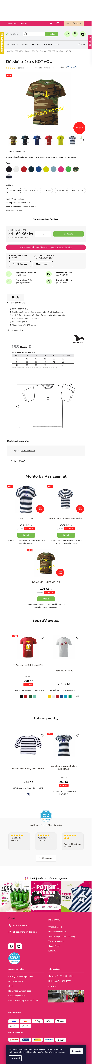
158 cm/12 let (13, 194)
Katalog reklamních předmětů (20, 980)
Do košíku (67, 238)
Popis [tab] (15, 302)
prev (8, 672)
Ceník (10, 989)
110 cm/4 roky (14, 189)
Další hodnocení (45, 862)
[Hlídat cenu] (20, 268)
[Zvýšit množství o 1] (49, 238)
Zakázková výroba (55, 944)
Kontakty (51, 954)
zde (61, 1052)
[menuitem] (12, 45)
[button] (25, 537)
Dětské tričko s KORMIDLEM (45, 585)
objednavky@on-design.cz (25, 935)
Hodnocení (12, 24)
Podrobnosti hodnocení (45, 68)
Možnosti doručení (14, 215)
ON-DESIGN (72, 67)
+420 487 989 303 (46, 260)
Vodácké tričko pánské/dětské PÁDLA (64, 521)
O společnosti (53, 949)
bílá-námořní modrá (27, 796)
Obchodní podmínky (16, 999)
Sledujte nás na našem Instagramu (47, 882)
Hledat (50, 34)
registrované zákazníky (61, 251)
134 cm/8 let (46, 189)
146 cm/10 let (61, 189)
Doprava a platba (15, 984)
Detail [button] (25, 539)
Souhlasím (76, 1051)
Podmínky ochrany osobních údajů (23, 1003)
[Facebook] (11, 949)
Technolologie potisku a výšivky (61, 939)
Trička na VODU (28, 452)
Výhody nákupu (54, 930)
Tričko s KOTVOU (25, 522)
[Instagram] (18, 949)
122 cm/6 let (30, 189)
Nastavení (14, 1058)
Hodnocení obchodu (56, 935)
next (82, 672)
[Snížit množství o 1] (37, 238)
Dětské (22, 463)
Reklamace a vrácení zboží (19, 994)
